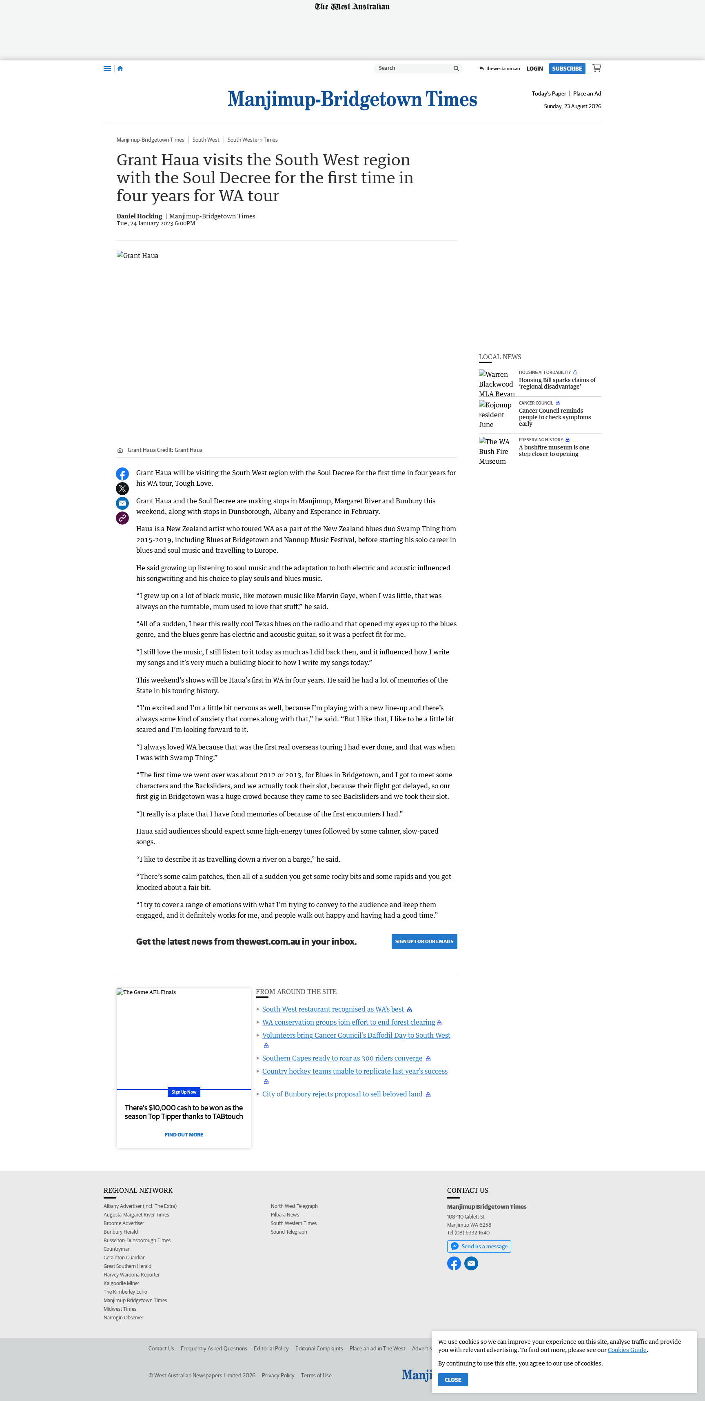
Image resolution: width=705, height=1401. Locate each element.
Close (453, 1380)
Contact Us (161, 1348)
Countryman (117, 1249)
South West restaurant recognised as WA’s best (334, 1009)
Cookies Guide (627, 1349)
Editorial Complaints (319, 1348)
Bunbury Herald (121, 1232)
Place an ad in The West (378, 1348)
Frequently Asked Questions (214, 1348)
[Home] (120, 68)
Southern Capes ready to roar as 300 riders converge (343, 1058)
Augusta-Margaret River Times (136, 1215)
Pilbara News (285, 1215)
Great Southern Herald (127, 1266)
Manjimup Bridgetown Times (135, 1300)
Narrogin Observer (123, 1317)
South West (206, 139)
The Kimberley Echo (125, 1292)
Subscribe (567, 68)
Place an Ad (587, 93)
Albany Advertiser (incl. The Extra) (140, 1206)
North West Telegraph (294, 1206)
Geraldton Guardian (125, 1257)
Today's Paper (549, 93)
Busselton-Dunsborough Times (137, 1240)
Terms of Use (316, 1375)
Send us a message (485, 1246)
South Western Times (253, 139)
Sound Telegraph (289, 1232)
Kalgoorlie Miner (121, 1283)
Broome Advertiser (124, 1223)
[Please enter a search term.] (456, 68)
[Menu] (107, 68)
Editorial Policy (271, 1348)
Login (535, 68)
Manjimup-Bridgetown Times (150, 139)
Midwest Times (120, 1309)
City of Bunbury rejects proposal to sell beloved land (343, 1094)
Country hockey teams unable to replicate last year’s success (355, 1071)
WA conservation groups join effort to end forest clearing (348, 1022)
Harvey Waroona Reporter (132, 1275)
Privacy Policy (278, 1375)
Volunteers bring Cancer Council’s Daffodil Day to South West (356, 1035)
